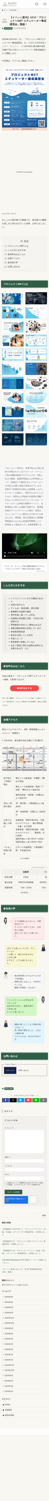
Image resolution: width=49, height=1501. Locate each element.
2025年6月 (9, 1339)
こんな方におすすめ (17, 250)
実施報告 (8, 1410)
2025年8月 (9, 1334)
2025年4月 (9, 1344)
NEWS (7, 1405)
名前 (7, 1157)
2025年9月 (9, 1328)
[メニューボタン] (45, 4)
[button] (5, 1100)
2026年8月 (9, 1297)
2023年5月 (9, 1391)
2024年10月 (9, 1370)
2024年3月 (9, 1386)
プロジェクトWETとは (18, 246)
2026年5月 (9, 1307)
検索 (44, 1215)
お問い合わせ (14, 267)
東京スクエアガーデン (24, 50)
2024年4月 (9, 1381)
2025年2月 (9, 1354)
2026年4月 (9, 1313)
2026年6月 (9, 1302)
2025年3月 (9, 1349)
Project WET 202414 (9, 214)
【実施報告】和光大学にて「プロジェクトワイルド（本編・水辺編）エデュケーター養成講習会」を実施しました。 (24, 1232)
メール (8, 1166)
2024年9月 (9, 1376)
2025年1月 (9, 1360)
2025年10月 (9, 1323)
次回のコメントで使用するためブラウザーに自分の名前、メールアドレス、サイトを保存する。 (25, 1184)
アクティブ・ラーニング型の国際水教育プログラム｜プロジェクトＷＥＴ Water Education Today (24, 567)
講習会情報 (8, 28)
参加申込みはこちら (17, 254)
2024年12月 (9, 1365)
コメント (9, 1128)
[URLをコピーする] (43, 1100)
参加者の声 (13, 262)
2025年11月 (9, 1318)
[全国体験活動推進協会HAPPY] (9, 4)
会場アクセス (14, 258)
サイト (7, 1174)
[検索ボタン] (37, 4)
